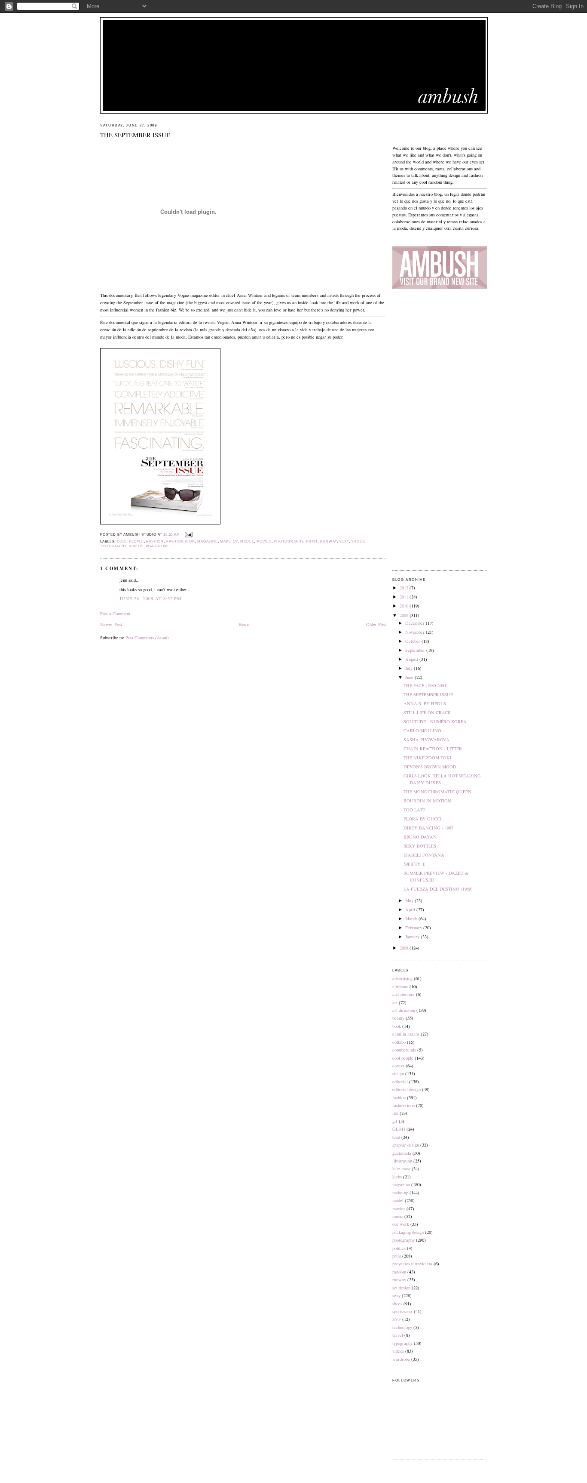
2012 (405, 588)
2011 (405, 597)
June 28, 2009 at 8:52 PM (150, 598)
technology (402, 1327)
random (399, 1272)
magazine (207, 541)
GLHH (398, 1129)
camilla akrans (405, 1034)
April (410, 909)
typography (113, 546)
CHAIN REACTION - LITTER (433, 749)
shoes (357, 541)
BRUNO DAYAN (420, 837)
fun (395, 1113)
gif (394, 1121)
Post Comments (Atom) (147, 638)
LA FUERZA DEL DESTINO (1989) (438, 889)
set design (401, 1288)
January (413, 937)
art (394, 1002)
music (397, 1216)
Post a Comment (115, 613)
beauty (398, 1018)
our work (400, 1224)
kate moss (401, 1168)
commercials (404, 1050)
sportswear (402, 1311)
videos (136, 546)
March (412, 919)
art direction (403, 1010)
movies (264, 541)
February (414, 928)
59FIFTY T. (414, 864)
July (409, 668)
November (415, 632)
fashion (155, 541)
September (415, 650)
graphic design (405, 1145)
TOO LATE (414, 810)
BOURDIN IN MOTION (427, 801)
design (398, 1073)
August (412, 659)
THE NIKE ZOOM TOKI (428, 758)
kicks (397, 1177)
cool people (130, 541)
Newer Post (111, 624)
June (410, 677)
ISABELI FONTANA (424, 855)
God (396, 1137)
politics (399, 1248)
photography (288, 541)
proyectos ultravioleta (412, 1264)
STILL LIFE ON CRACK (427, 712)
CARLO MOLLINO (422, 731)
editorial (400, 1082)
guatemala (401, 1153)
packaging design (408, 1232)
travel (397, 1335)
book (396, 1026)
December (415, 623)
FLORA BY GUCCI (423, 819)
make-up (229, 541)
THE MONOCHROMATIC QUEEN (437, 792)
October (413, 641)
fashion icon (180, 541)
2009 (405, 615)
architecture (403, 994)
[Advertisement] (439, 434)
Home (244, 624)
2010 (405, 606)
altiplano (400, 987)
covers (398, 1066)
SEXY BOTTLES (420, 846)
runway (328, 541)
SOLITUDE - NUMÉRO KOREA (435, 721)
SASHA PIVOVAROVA (426, 740)
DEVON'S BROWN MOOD (430, 767)
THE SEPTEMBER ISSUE (135, 134)
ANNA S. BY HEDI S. (425, 703)
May (410, 900)
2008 (405, 948)
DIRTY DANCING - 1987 (428, 828)
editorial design (406, 1089)
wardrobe (157, 546)
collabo (399, 1042)
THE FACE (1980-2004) (426, 685)
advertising (402, 978)
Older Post (376, 624)
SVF (396, 1319)
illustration (402, 1161)
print (312, 541)
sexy (344, 541)
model (247, 541)
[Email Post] (187, 534)
